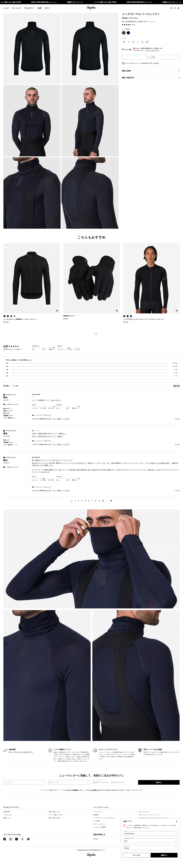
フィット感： (128, 49)
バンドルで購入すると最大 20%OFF (105, 2)
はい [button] (54, 419)
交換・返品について (54, 812)
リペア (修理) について (62, 749)
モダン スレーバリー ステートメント (149, 815)
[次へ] (95, 334)
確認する (164, 855)
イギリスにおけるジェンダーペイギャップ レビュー (153, 818)
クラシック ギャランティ (108, 749)
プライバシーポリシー (111, 790)
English (130, 821)
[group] (17, 346)
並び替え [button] (6, 386)
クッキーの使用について (94, 790)
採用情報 (95, 815)
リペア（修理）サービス (56, 815)
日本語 (125, 821)
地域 (126, 831)
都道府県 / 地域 (129, 838)
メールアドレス (9, 782)
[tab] (176, 386)
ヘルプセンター (7, 815)
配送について (7, 818)
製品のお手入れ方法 (54, 818)
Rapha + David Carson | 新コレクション (44, 2)
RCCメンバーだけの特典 (153, 749)
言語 (126, 845)
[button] (71, 501)
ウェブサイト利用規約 (71, 790)
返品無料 (12, 749)
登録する (159, 782)
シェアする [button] (66, 419)
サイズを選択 (150, 57)
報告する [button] (59, 419)
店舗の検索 (6, 812)
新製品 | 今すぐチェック (75, 2)
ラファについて (97, 812)
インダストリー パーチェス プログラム (104, 818)
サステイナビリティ (144, 812)
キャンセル (136, 855)
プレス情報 (96, 821)
